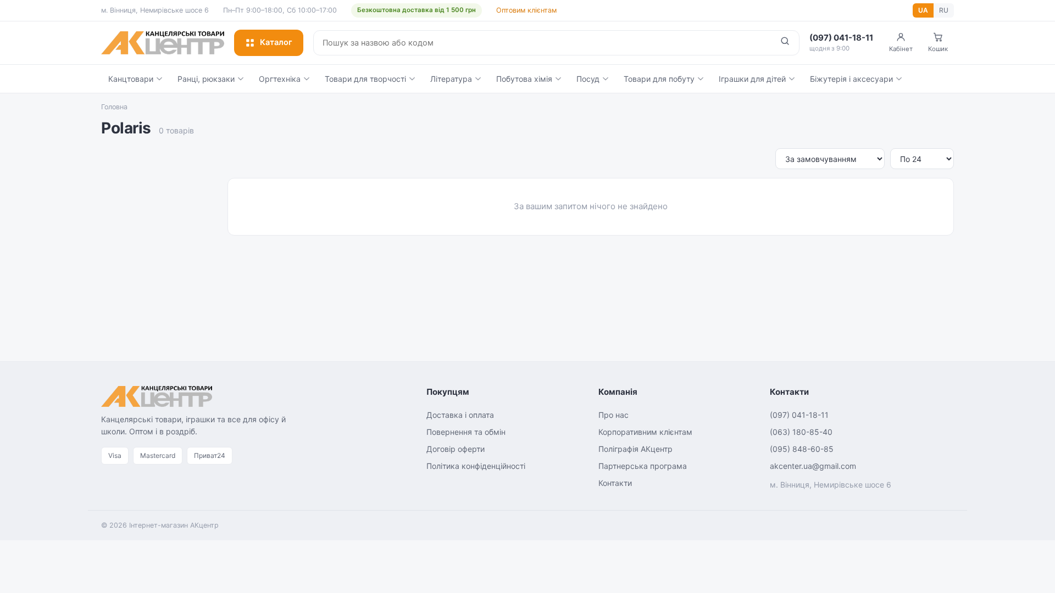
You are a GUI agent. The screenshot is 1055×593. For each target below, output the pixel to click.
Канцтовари (130, 78)
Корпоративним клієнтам (645, 432)
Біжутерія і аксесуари (851, 78)
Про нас (613, 414)
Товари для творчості (365, 78)
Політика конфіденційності (475, 466)
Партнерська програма (642, 466)
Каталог (276, 42)
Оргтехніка (280, 78)
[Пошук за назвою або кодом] (785, 43)
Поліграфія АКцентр (635, 449)
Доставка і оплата (460, 414)
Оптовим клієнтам (526, 10)
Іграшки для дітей (752, 78)
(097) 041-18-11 (799, 414)
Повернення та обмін (466, 432)
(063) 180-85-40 (801, 432)
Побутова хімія (524, 78)
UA (923, 10)
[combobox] (542, 43)
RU (943, 10)
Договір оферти (455, 449)
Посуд (587, 78)
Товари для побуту (659, 78)
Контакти (615, 483)
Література (451, 78)
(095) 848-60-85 (802, 449)
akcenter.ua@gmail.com (813, 466)
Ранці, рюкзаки (206, 78)
